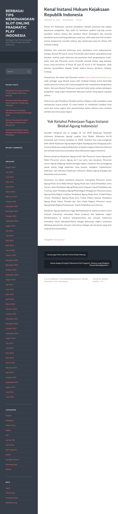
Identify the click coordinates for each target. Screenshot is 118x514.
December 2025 (12, 206)
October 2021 (11, 377)
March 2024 (10, 304)
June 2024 (10, 289)
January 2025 (11, 255)
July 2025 (9, 231)
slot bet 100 (10, 440)
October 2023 (11, 328)
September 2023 (12, 333)
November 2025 (12, 211)
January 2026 (11, 201)
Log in (8, 488)
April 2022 (10, 372)
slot (7, 435)
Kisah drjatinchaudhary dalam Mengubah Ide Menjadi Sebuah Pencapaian (17, 132)
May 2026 (10, 182)
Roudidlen (68, 20)
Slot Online (10, 445)
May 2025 (10, 240)
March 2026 (10, 192)
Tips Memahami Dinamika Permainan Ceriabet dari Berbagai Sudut (18, 112)
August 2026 (11, 167)
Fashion (9, 415)
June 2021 (10, 392)
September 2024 (12, 275)
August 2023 (11, 338)
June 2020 (10, 397)
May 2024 (10, 294)
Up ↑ (103, 281)
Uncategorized (11, 464)
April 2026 (10, 187)
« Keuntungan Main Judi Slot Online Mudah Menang (66, 255)
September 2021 (12, 382)
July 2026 (9, 172)
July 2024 (9, 284)
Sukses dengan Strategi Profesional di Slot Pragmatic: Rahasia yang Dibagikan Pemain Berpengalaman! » (79, 264)
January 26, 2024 (52, 20)
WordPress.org (11, 503)
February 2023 (11, 368)
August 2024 (11, 280)
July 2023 (9, 343)
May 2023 (10, 353)
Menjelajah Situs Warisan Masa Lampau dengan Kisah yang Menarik (18, 93)
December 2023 (12, 319)
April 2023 (10, 358)
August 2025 (11, 226)
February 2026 (11, 196)
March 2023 (10, 363)
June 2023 (10, 348)
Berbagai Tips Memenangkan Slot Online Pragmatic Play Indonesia (20, 23)
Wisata (8, 469)
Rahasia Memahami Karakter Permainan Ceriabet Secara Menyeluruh (17, 122)
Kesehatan (10, 420)
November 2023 (12, 324)
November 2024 (12, 265)
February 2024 (11, 309)
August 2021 (11, 387)
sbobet (8, 430)
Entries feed (10, 493)
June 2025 (10, 236)
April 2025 (10, 245)
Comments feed (12, 498)
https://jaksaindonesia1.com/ (98, 77)
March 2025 (10, 250)
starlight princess (12, 459)
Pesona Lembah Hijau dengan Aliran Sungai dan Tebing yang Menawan (17, 102)
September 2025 (12, 221)
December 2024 (12, 260)
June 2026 (10, 177)
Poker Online (11, 425)
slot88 (8, 455)
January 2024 (11, 314)
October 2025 (11, 216)
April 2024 (10, 299)
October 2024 (11, 270)
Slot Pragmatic (11, 450)
